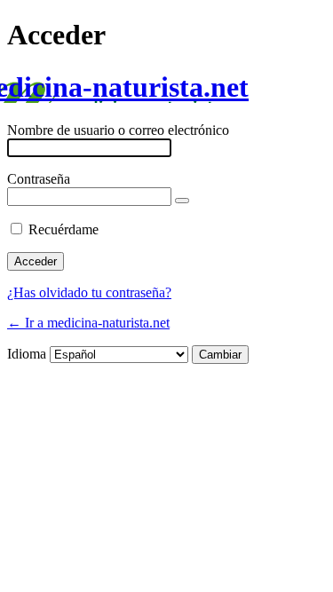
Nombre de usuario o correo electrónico (118, 130)
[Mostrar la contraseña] (182, 200)
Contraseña (38, 178)
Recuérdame (63, 229)
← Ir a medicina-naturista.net (88, 322)
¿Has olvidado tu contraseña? (89, 292)
